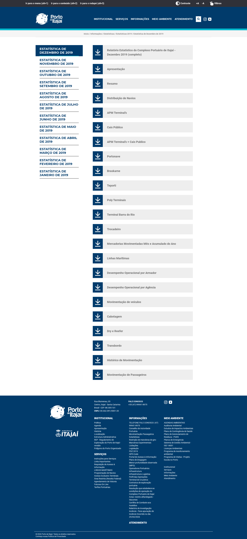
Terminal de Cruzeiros (138, 480)
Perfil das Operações (138, 477)
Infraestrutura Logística (139, 474)
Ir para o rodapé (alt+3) (92, 3)
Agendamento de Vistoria (105, 481)
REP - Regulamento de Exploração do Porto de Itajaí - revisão (107, 443)
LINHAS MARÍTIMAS (103, 470)
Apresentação (100, 428)
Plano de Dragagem (138, 460)
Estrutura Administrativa (105, 437)
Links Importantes (102, 461)
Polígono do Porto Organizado (107, 448)
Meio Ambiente (162, 19)
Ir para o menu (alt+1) (37, 3)
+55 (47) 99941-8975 (137, 404)
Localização (99, 434)
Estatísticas (109, 34)
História (97, 431)
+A (197, 3)
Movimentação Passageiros (141, 434)
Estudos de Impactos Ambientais (178, 428)
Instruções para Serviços (105, 459)
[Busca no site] (198, 19)
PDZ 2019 (133, 451)
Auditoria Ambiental (173, 425)
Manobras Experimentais (140, 443)
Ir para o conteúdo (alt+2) (64, 3)
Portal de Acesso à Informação (142, 457)
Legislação (134, 448)
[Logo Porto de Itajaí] (67, 412)
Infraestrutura (135, 471)
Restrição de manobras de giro (142, 440)
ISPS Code (133, 454)
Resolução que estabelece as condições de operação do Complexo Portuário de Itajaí (142, 491)
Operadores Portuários (139, 468)
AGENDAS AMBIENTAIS (174, 423)
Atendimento (184, 19)
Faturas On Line (101, 484)
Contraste (185, 3)
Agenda (97, 425)
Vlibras (217, 3)
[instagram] (205, 19)
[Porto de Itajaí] (50, 19)
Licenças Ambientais (173, 448)
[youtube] (209, 19)
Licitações (133, 445)
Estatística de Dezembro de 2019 (148, 34)
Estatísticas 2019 (124, 34)
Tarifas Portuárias (102, 487)
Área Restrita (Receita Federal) (107, 478)
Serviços (122, 19)
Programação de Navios (105, 473)
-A (203, 3)
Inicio (86, 34)
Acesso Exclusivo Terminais (106, 476)
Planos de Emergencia (174, 440)
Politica (97, 423)
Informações (140, 19)
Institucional (103, 19)
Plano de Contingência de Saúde (178, 431)
